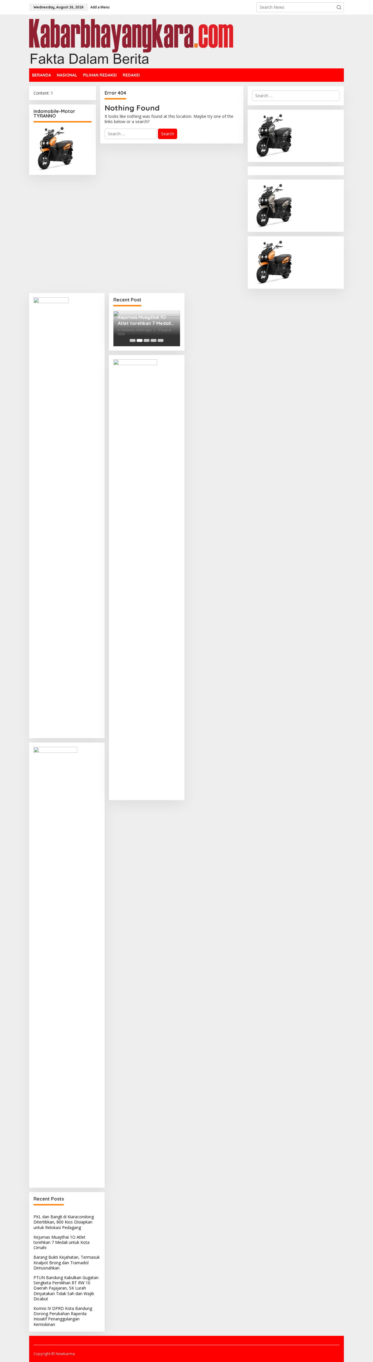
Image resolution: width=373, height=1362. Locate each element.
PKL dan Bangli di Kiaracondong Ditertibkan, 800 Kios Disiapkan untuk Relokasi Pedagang (64, 1222)
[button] (339, 7)
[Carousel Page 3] (146, 340)
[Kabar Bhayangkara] (131, 41)
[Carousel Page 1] (133, 340)
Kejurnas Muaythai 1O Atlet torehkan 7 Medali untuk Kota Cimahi (61, 1242)
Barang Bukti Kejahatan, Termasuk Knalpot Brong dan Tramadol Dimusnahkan (67, 1262)
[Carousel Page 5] (160, 340)
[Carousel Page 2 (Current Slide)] (139, 340)
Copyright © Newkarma (54, 1353)
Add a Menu (100, 7)
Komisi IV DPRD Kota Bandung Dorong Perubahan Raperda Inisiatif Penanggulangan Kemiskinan (63, 1316)
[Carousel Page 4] (153, 340)
